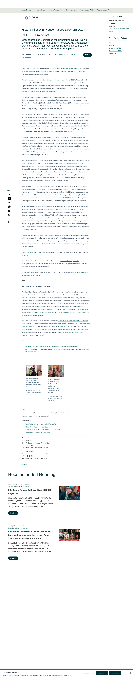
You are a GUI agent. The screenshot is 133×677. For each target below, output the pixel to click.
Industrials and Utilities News (87, 10)
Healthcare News (71, 10)
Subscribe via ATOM (115, 51)
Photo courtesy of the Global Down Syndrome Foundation (33, 393)
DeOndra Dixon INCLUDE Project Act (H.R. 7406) (61, 71)
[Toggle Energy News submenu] (47, 10)
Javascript (112, 54)
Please (33, 252)
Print (110, 42)
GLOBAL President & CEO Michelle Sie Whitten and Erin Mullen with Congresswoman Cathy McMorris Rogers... (55, 386)
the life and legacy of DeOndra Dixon (52, 80)
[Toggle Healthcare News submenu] (78, 10)
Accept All (115, 673)
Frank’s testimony (66, 172)
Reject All (102, 673)
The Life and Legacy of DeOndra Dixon (37, 433)
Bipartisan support (65, 413)
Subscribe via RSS (115, 48)
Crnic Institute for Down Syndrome (77, 309)
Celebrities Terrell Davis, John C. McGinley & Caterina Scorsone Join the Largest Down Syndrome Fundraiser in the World (30, 535)
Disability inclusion (27, 416)
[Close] (130, 673)
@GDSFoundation (77, 332)
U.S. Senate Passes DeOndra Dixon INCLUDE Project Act (29, 492)
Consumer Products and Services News (26, 10)
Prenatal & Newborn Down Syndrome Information (49, 324)
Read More (13, 513)
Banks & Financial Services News (55, 10)
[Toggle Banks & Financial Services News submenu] (64, 10)
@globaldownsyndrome (36, 335)
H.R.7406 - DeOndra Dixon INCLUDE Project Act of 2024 (43, 430)
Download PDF (113, 45)
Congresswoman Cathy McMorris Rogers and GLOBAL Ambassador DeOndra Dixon (51, 346)
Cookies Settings (89, 673)
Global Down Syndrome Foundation (66, 68)
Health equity (54, 413)
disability (75, 413)
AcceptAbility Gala (63, 326)
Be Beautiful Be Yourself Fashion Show (38, 329)
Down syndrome (27, 413)
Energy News (41, 10)
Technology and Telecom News (104, 10)
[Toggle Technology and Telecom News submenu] (112, 10)
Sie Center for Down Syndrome (34, 312)
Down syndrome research (41, 413)
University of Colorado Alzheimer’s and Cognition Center (68, 312)
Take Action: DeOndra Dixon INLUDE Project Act (40, 424)
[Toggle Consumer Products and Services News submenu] (35, 10)
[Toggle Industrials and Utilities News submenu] (95, 10)
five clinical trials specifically (69, 261)
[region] (66, 673)
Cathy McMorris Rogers (41, 416)
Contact (24, 465)
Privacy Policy (67, 675)
